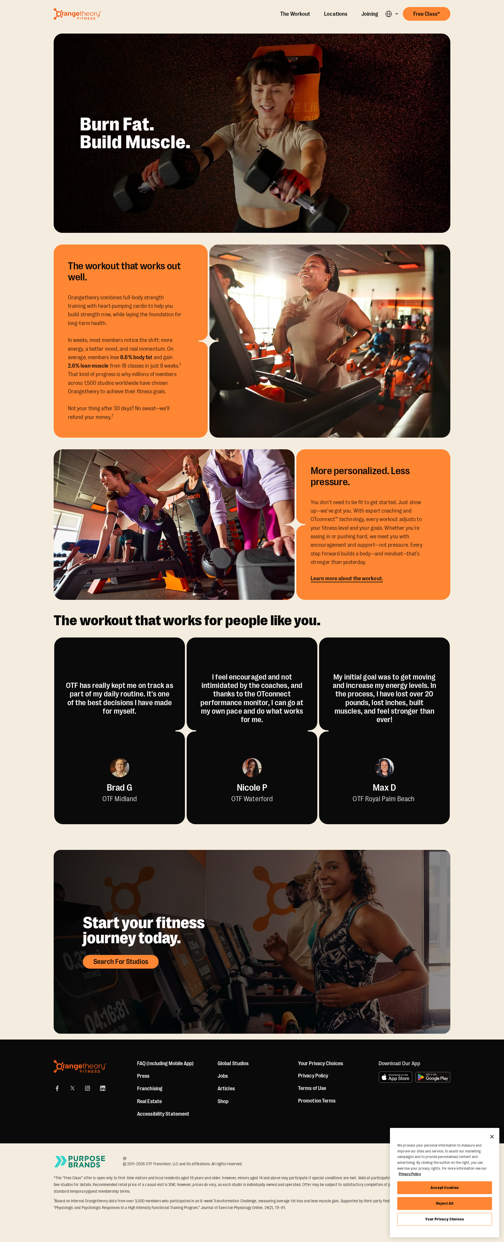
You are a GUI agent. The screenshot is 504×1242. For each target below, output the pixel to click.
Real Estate (149, 1101)
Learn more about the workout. (347, 578)
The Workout (295, 14)
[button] (391, 14)
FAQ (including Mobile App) (165, 1063)
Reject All (445, 1203)
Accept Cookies (444, 1187)
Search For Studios (120, 962)
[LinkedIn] (102, 1088)
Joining (369, 14)
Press (143, 1076)
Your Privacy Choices (444, 1219)
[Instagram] (87, 1088)
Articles (226, 1088)
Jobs (223, 1076)
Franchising (149, 1088)
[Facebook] (57, 1088)
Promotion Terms (317, 1101)
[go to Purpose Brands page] (80, 1161)
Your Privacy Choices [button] (320, 1063)
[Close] (492, 1136)
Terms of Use (312, 1088)
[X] (72, 1088)
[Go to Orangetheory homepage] (77, 14)
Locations (335, 14)
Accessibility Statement (163, 1114)
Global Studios (233, 1063)
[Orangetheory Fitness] (80, 1066)
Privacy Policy (313, 1076)
